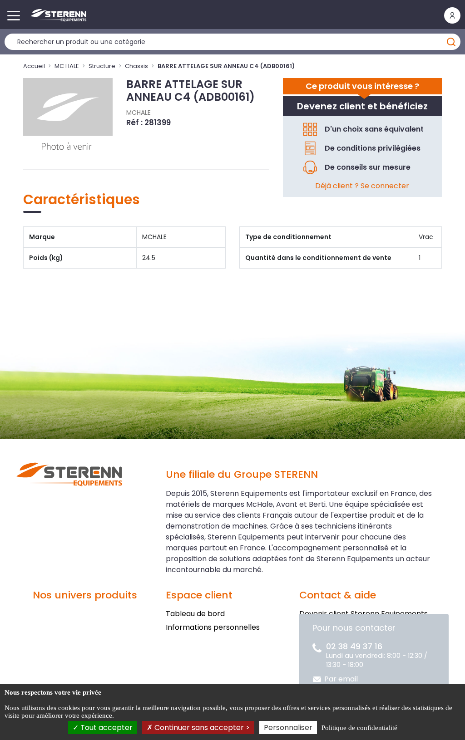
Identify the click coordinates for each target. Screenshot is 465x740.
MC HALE (66, 66)
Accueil (34, 66)
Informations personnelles (213, 627)
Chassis (136, 66)
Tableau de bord (195, 613)
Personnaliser (288, 727)
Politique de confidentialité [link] (359, 727)
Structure (102, 66)
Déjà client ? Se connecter (362, 186)
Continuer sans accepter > (201, 727)
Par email (341, 679)
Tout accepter (106, 727)
